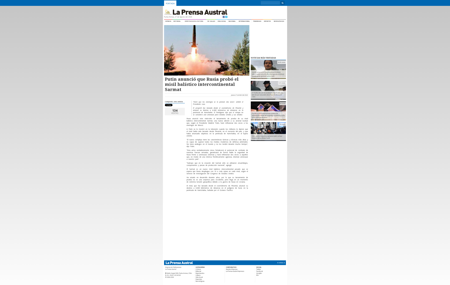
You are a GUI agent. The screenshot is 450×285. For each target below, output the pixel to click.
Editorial (177, 21)
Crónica (168, 21)
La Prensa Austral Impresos (235, 271)
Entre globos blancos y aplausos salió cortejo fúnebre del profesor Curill (267, 137)
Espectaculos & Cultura (194, 21)
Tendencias (257, 21)
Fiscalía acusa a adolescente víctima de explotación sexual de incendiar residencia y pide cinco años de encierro (268, 115)
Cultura (198, 275)
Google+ (259, 273)
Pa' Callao (211, 21)
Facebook (259, 271)
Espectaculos (200, 273)
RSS (257, 275)
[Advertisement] (206, 200)
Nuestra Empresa (231, 269)
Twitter (258, 269)
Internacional (244, 21)
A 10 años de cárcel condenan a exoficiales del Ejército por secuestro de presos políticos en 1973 (267, 95)
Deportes (267, 21)
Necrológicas (279, 21)
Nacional (232, 21)
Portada (170, 3)
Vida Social (222, 21)
